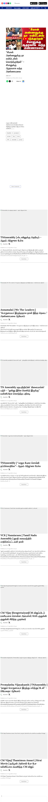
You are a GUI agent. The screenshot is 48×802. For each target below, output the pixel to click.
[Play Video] (26, 38)
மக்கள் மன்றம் (25, 8)
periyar (20, 139)
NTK (8, 139)
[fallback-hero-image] (24, 223)
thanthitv (9, 133)
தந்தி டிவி (8, 75)
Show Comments (15, 186)
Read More (24, 259)
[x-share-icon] (10, 81)
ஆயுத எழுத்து (17, 8)
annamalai (14, 139)
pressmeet (16, 133)
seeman (9, 136)
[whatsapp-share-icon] (7, 81)
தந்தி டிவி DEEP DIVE (36, 8)
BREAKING (9, 8)
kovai (18, 136)
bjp (14, 136)
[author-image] (1, 244)
